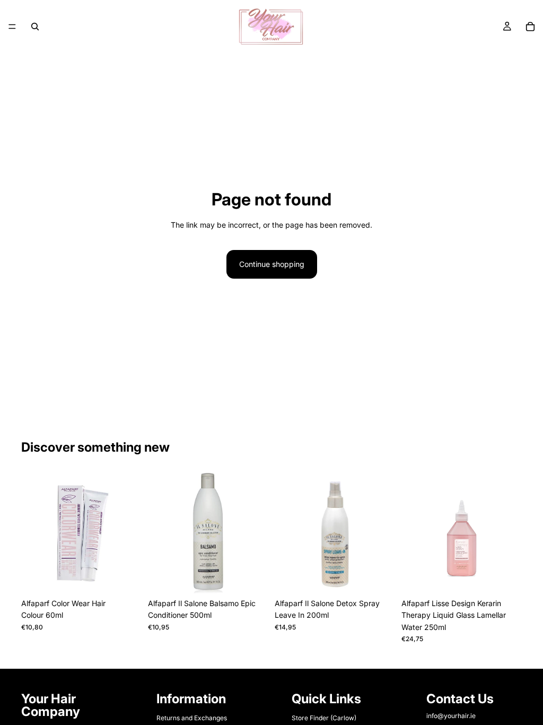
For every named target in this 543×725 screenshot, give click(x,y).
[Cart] (530, 26)
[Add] (251, 576)
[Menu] (12, 26)
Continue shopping (271, 264)
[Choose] (125, 576)
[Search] (35, 26)
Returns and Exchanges (191, 718)
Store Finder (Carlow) (324, 718)
